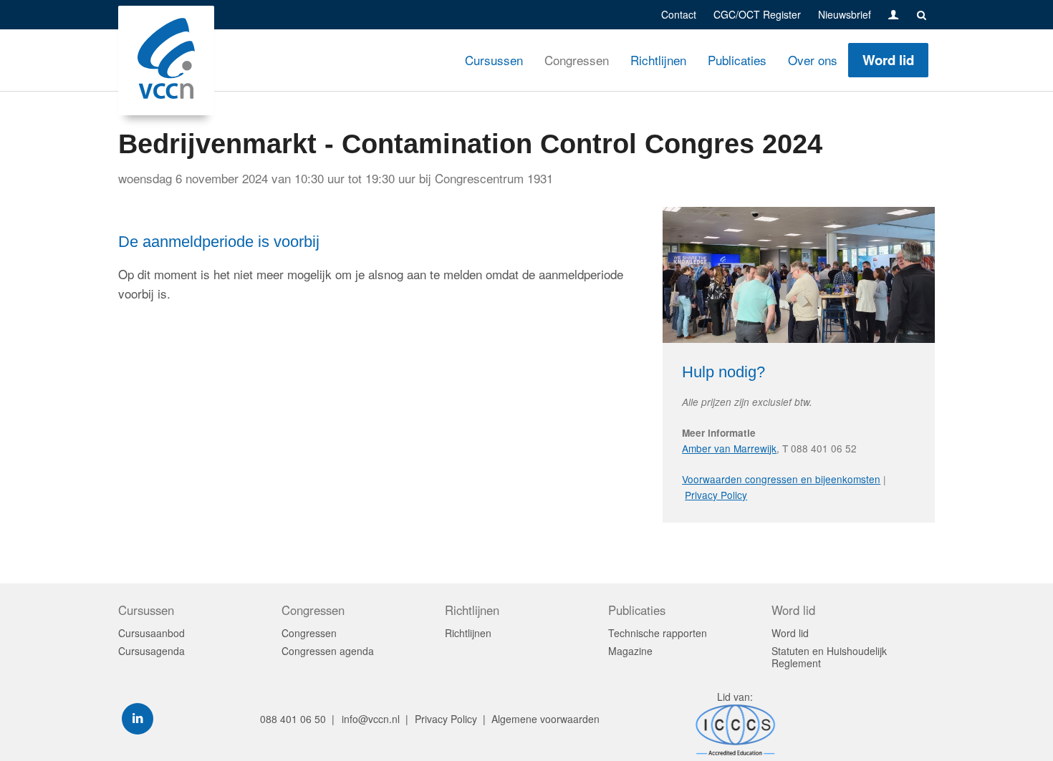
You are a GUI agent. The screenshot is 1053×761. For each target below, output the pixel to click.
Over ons (812, 60)
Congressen (576, 60)
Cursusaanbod (151, 633)
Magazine (630, 651)
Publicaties (737, 60)
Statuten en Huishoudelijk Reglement (829, 657)
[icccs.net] (735, 751)
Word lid (888, 59)
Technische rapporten (657, 633)
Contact (678, 14)
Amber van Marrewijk (729, 448)
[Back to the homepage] (166, 60)
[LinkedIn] (137, 719)
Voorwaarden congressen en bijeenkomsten (781, 479)
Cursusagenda (151, 651)
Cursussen (494, 60)
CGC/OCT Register (757, 14)
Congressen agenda (328, 651)
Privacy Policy (716, 495)
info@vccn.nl (371, 719)
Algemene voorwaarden (545, 719)
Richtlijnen (658, 60)
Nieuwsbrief (844, 14)
